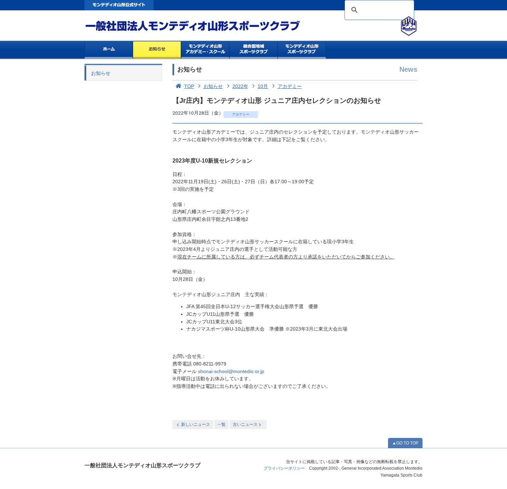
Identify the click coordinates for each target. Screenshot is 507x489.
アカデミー (290, 86)
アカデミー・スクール (205, 50)
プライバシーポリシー (284, 468)
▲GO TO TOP (405, 443)
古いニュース (245, 424)
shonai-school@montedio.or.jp (231, 371)
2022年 (240, 86)
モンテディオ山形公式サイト (118, 5)
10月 (263, 86)
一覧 (221, 424)
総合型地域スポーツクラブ (254, 50)
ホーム (108, 50)
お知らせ (157, 50)
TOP (189, 86)
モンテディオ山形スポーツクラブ (205, 26)
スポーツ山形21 (302, 50)
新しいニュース (195, 424)
